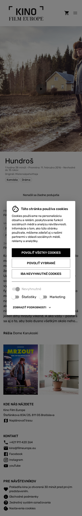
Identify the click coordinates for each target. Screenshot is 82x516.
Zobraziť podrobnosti (29, 307)
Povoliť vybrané (41, 263)
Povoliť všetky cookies (41, 253)
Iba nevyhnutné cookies (41, 274)
